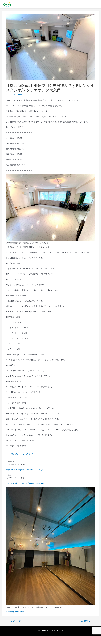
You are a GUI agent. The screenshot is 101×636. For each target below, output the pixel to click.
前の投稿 (16, 621)
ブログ (9, 94)
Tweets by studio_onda (15, 612)
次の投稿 (85, 621)
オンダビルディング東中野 (22, 454)
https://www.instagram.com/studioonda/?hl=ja (24, 470)
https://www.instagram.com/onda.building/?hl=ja (25, 483)
